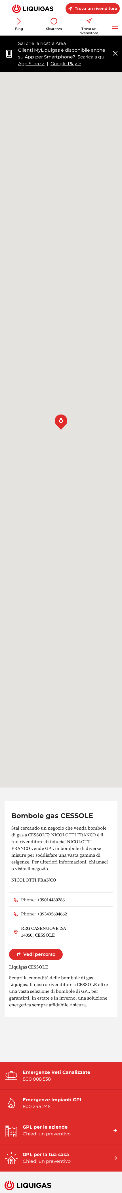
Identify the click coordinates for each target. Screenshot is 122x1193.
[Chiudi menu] (115, 53)
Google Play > (66, 63)
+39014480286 (43, 900)
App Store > (31, 63)
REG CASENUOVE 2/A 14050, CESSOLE (43, 931)
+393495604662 (44, 914)
